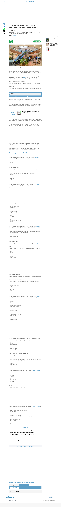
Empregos (31, 482)
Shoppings (21, 482)
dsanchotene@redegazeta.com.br (20, 36)
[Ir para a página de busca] (6, 1)
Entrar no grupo (37, 41)
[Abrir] (4, 1)
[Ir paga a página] (4, 24)
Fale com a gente (14, 487)
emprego (24, 77)
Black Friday (26, 482)
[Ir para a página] (30, 1)
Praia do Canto (15, 482)
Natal (11, 482)
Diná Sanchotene (15, 35)
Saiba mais (37, 491)
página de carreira (36, 370)
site (22, 279)
